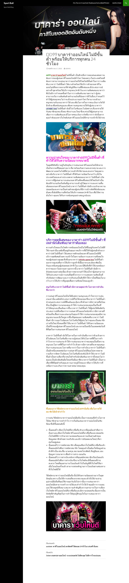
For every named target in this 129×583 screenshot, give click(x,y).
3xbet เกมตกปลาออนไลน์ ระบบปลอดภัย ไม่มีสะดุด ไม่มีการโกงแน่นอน (73, 554)
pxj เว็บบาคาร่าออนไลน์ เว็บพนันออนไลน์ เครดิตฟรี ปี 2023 (91, 3)
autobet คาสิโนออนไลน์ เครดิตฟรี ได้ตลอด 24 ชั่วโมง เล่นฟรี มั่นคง (72, 544)
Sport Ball (9, 3)
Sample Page (116, 3)
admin (68, 68)
